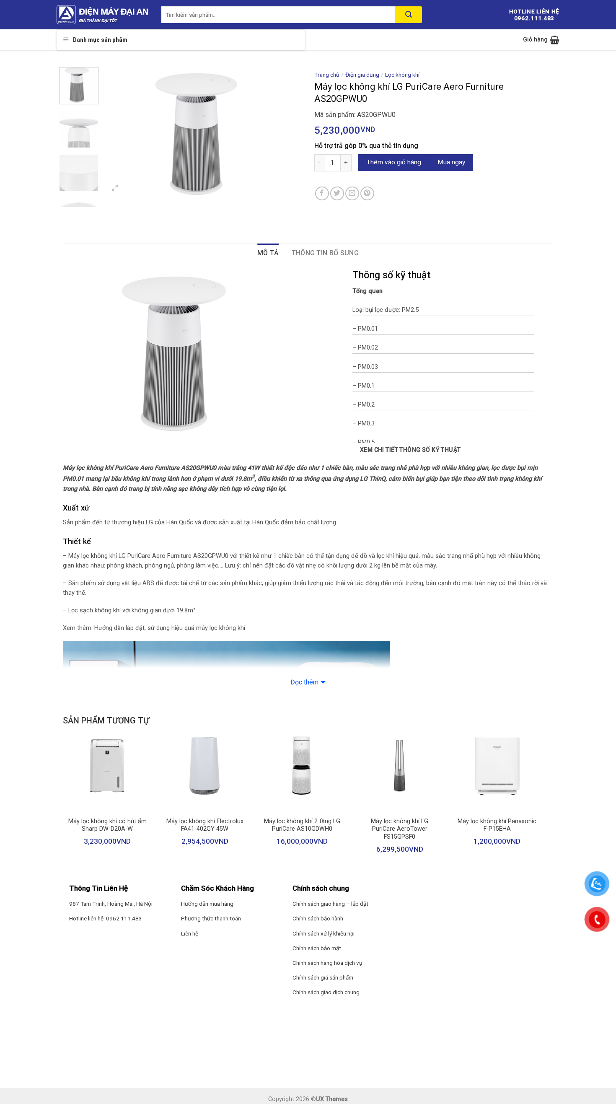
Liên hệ (189, 933)
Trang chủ (326, 74)
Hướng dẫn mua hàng (207, 903)
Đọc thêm (304, 682)
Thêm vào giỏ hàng (394, 162)
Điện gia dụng (362, 74)
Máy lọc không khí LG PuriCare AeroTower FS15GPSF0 (399, 829)
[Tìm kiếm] (408, 14)
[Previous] (118, 133)
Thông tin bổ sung (325, 253)
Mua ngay (451, 162)
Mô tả (268, 253)
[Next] (287, 133)
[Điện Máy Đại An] (103, 14)
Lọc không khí (402, 74)
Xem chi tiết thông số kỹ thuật (410, 449)
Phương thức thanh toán (211, 918)
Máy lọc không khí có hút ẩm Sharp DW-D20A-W (107, 825)
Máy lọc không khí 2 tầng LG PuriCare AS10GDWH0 (302, 825)
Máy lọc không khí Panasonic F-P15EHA (497, 825)
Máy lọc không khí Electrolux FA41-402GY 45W (204, 825)
